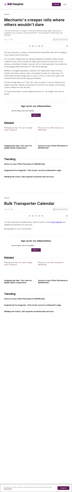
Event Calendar (56, 222)
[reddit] (39, 46)
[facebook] (30, 46)
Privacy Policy (8, 489)
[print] (67, 46)
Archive (6, 14)
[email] (42, 46)
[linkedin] (33, 46)
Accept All (63, 488)
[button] (5, 4)
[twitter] (36, 46)
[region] (36, 488)
